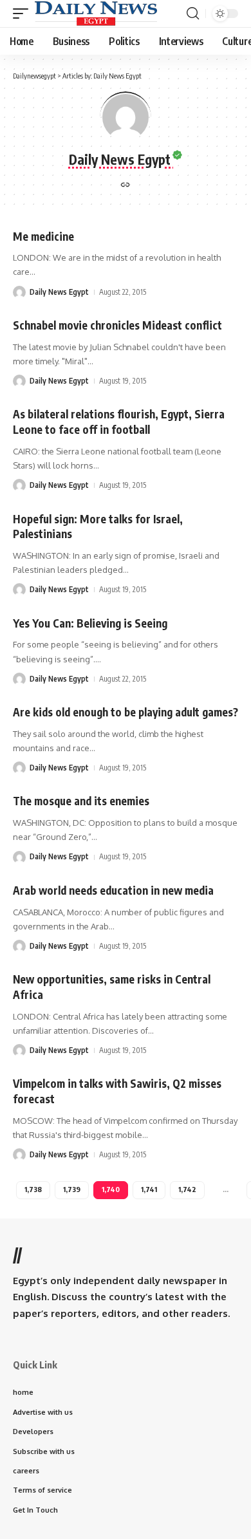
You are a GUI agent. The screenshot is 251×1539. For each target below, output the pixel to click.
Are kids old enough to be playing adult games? (125, 712)
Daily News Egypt (59, 292)
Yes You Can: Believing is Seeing (90, 623)
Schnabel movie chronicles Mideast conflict (117, 325)
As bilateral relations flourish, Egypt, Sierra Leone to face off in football (119, 421)
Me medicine (43, 236)
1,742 (187, 1189)
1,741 (149, 1189)
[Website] (125, 186)
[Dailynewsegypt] (96, 13)
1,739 (71, 1189)
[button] (24, 13)
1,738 (33, 1189)
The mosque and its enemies (81, 801)
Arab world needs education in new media (113, 890)
